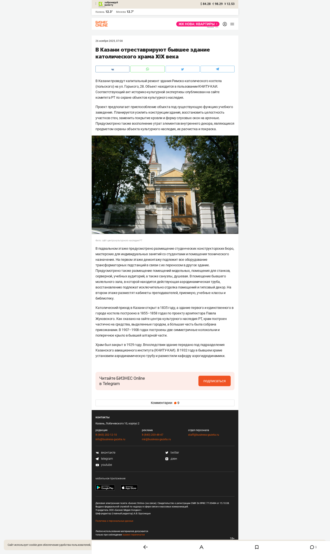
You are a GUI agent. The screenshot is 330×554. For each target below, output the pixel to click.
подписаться (214, 381)
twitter (174, 452)
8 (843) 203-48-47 (152, 434)
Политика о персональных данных (114, 521)
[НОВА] (197, 24)
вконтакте (107, 452)
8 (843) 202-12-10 (106, 434)
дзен (173, 458)
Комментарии (165, 403)
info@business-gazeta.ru (110, 439)
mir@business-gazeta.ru (156, 439)
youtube (106, 465)
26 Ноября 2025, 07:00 (109, 40)
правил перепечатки (133, 534)
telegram (106, 458)
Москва (121, 11)
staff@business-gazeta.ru (203, 434)
